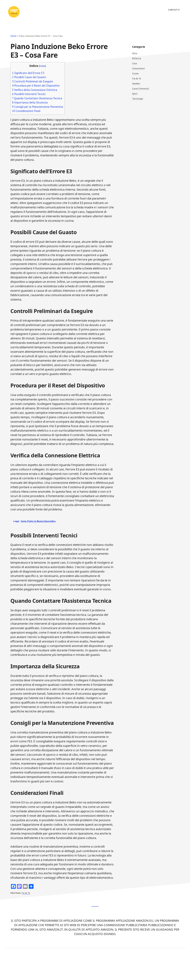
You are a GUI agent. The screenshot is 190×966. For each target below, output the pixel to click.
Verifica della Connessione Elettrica (34, 90)
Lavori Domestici (140, 88)
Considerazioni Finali (26, 111)
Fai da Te (26, 893)
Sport (135, 93)
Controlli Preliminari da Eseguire (32, 81)
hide (42, 66)
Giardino (136, 83)
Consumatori (138, 68)
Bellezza (136, 58)
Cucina (135, 73)
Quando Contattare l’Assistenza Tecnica (37, 98)
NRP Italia (29, 12)
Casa (134, 63)
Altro (134, 53)
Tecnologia (137, 98)
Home (13, 35)
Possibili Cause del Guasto (29, 77)
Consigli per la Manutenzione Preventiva (37, 106)
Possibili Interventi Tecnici (29, 94)
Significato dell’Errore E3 (28, 73)
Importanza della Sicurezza (30, 102)
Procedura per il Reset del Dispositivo (36, 85)
